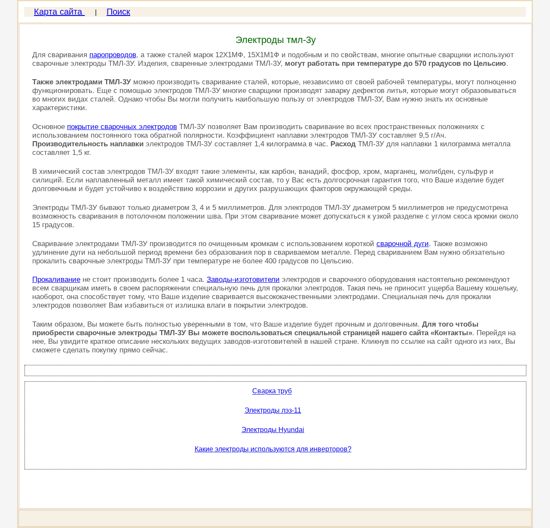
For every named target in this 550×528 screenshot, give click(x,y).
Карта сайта (59, 11)
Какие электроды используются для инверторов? (273, 449)
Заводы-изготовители (243, 279)
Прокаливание (56, 279)
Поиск (118, 11)
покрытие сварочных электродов (122, 127)
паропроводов (112, 55)
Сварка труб (272, 391)
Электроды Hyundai (272, 429)
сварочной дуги (402, 244)
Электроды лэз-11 (272, 410)
